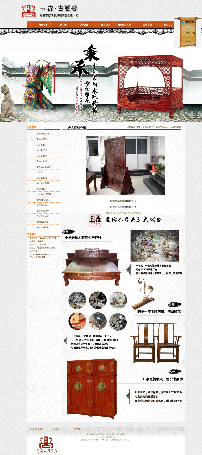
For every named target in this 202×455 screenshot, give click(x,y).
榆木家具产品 (124, 25)
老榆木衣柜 (42, 161)
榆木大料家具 (43, 227)
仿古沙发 (41, 144)
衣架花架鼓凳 (43, 216)
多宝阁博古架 (43, 133)
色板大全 (57, 429)
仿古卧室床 (42, 156)
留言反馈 (147, 25)
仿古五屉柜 (42, 178)
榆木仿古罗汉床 (44, 167)
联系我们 (84, 25)
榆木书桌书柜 (43, 222)
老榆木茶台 (42, 139)
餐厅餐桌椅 (42, 205)
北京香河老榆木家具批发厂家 (98, 434)
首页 (139, 127)
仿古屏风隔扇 (161, 127)
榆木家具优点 (37, 429)
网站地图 (121, 434)
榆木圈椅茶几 (43, 200)
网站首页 (43, 25)
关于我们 (64, 25)
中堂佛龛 (41, 189)
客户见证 (168, 25)
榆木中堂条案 (43, 183)
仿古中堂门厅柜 (44, 194)
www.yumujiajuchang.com (40, 254)
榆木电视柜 (42, 150)
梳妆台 (40, 172)
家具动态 (105, 25)
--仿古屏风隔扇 (133, 213)
